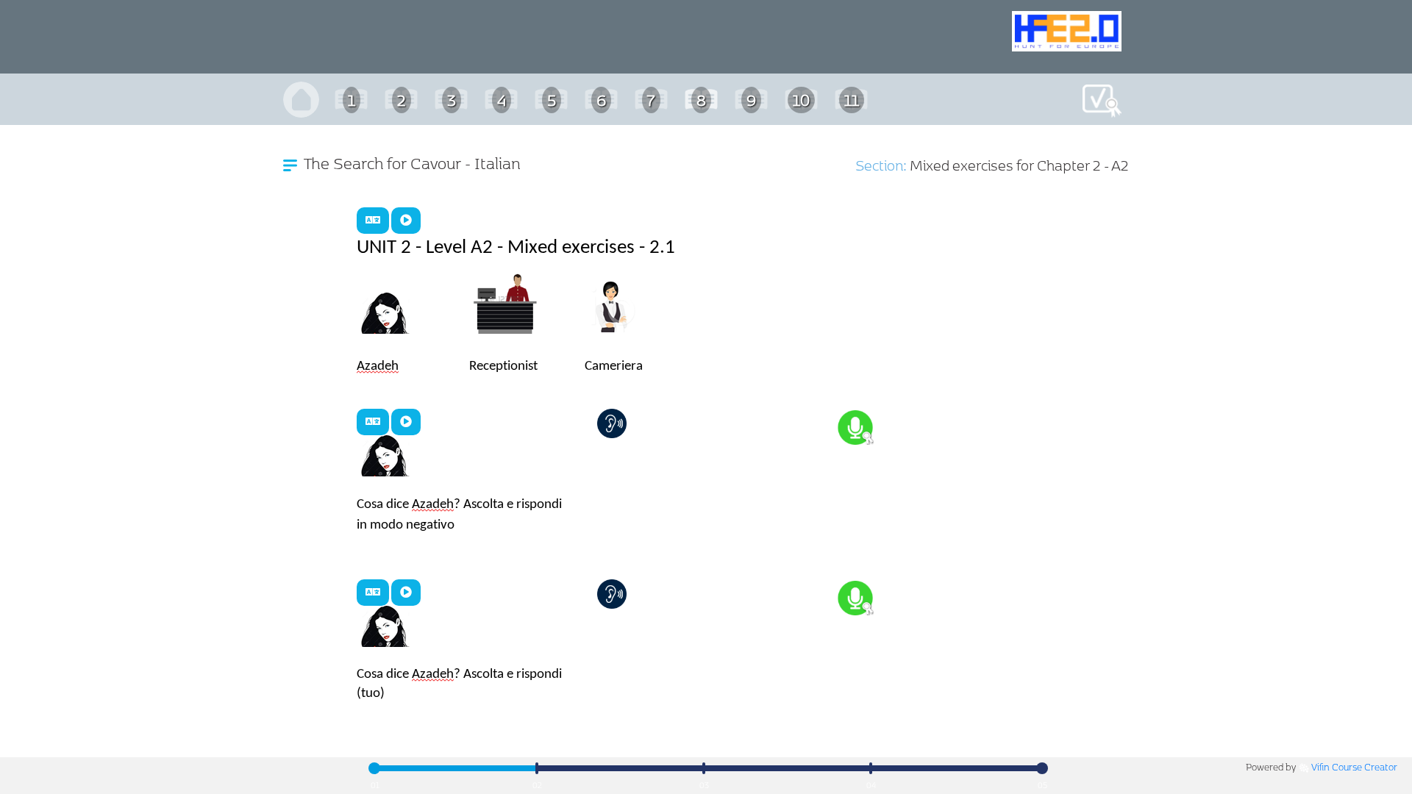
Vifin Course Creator (1354, 766)
